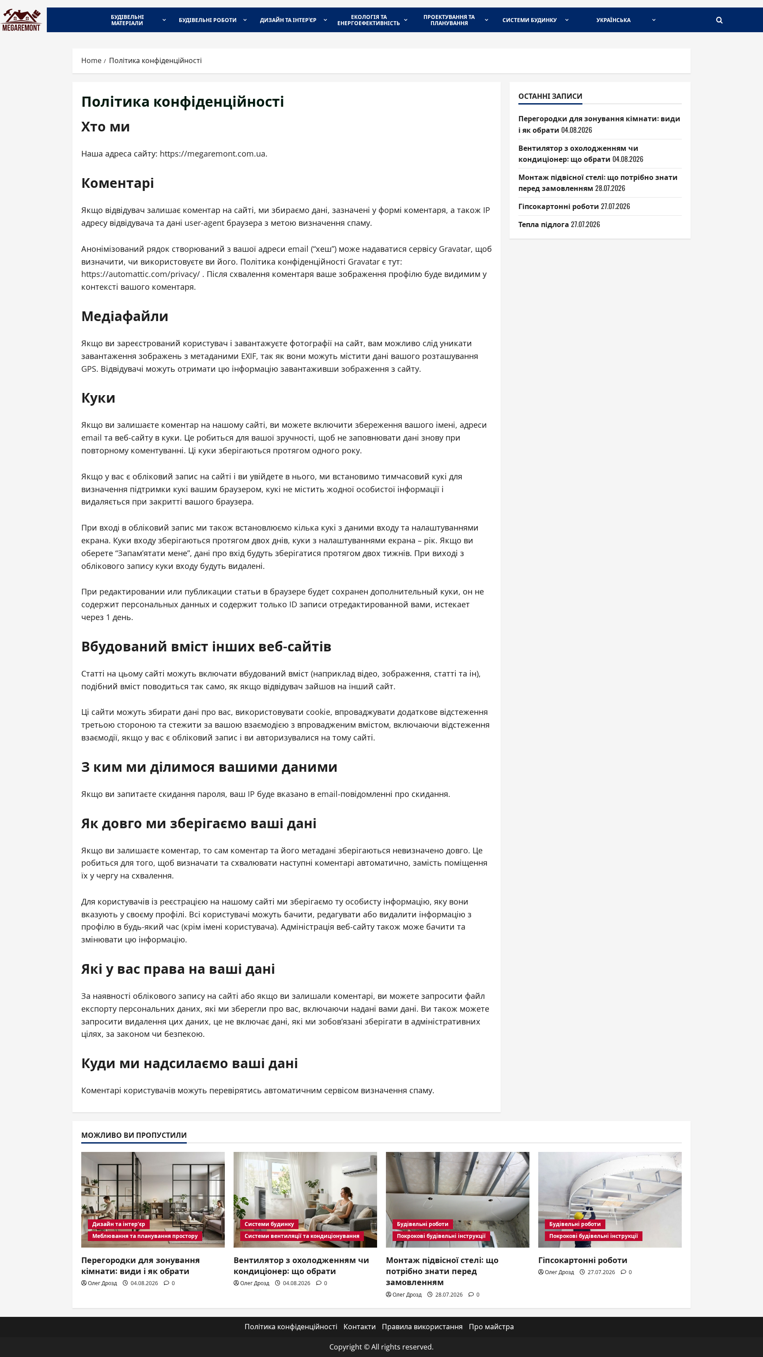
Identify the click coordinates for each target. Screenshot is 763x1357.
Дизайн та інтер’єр (288, 19)
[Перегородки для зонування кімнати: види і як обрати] (153, 1200)
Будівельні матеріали (127, 19)
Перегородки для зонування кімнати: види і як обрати (140, 1265)
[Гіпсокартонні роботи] (610, 1200)
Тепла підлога (543, 223)
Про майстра (491, 1326)
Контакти (360, 1326)
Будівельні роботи (208, 19)
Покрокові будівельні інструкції (441, 1236)
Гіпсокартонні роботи (558, 206)
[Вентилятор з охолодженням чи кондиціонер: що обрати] (305, 1200)
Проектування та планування (449, 19)
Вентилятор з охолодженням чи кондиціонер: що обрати (578, 153)
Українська (614, 19)
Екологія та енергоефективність (368, 19)
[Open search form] (719, 20)
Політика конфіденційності (291, 1326)
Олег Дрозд (102, 1283)
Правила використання (422, 1326)
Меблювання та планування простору (145, 1236)
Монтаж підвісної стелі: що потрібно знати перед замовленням (442, 1270)
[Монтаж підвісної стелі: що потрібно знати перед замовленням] (457, 1200)
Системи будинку (529, 19)
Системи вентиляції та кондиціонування (302, 1236)
